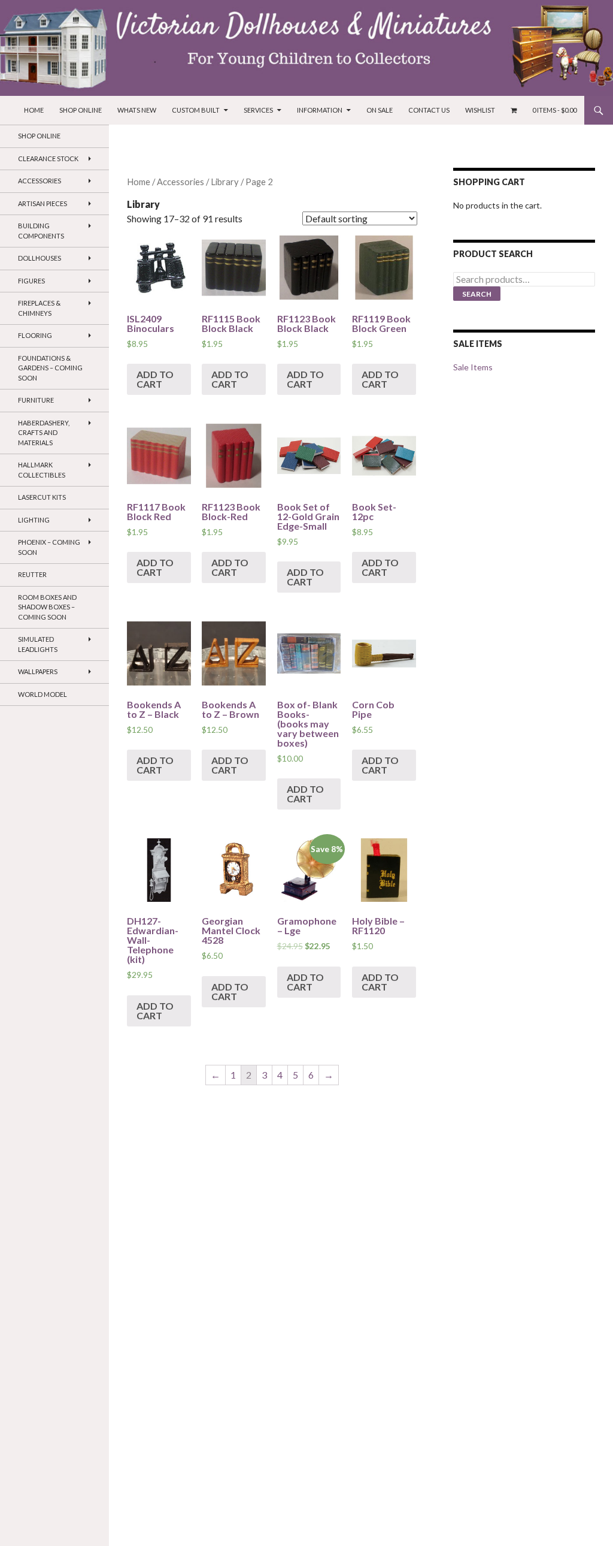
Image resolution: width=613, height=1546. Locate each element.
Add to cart (155, 379)
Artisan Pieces (42, 203)
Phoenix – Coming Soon (49, 547)
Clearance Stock (48, 158)
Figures (31, 281)
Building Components (41, 231)
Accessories (180, 181)
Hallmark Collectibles (41, 470)
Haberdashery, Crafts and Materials (43, 432)
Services (258, 110)
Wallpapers (37, 671)
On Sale (379, 110)
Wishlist (480, 110)
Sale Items (473, 367)
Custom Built (196, 110)
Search (476, 293)
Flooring (35, 335)
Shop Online (80, 110)
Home (34, 110)
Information (319, 110)
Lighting (34, 520)
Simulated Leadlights (37, 644)
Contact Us (429, 110)
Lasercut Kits (42, 497)
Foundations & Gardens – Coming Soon (50, 368)
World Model (42, 694)
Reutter (32, 574)
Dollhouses (39, 258)
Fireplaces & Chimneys (39, 308)
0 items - (554, 110)
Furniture (36, 400)
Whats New (136, 110)
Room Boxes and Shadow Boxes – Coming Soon (47, 607)
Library (225, 181)
